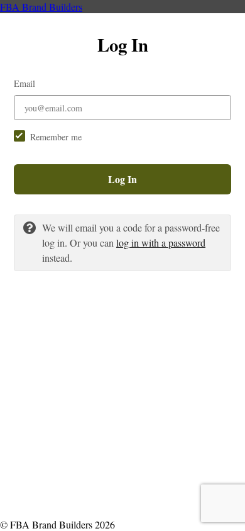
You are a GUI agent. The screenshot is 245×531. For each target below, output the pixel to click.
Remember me (56, 137)
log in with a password (160, 242)
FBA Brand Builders (41, 6)
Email (24, 83)
